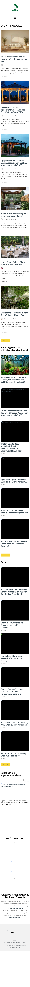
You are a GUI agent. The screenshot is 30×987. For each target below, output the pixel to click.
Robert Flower (4, 384)
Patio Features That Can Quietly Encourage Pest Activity (13, 754)
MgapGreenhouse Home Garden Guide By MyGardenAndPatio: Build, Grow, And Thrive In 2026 (14, 379)
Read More (5, 76)
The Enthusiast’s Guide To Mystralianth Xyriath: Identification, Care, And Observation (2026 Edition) (12, 447)
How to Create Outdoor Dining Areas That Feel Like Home (13, 263)
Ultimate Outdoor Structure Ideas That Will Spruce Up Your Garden (14, 314)
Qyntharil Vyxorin (12, 65)
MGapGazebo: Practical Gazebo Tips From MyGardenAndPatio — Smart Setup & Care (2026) (14, 109)
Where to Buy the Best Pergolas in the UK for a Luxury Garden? (14, 214)
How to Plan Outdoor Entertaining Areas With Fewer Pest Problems (14, 723)
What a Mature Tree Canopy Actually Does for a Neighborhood (14, 511)
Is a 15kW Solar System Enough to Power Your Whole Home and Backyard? (14, 543)
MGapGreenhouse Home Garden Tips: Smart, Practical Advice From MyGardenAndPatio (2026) (14, 413)
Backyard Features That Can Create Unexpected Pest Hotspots (12, 625)
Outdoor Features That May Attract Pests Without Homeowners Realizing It (12, 691)
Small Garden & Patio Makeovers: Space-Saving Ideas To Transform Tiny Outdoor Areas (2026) (14, 591)
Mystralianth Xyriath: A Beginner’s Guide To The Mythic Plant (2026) (14, 480)
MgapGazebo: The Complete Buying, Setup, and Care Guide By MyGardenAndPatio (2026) (14, 163)
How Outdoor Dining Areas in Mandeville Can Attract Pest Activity (12, 658)
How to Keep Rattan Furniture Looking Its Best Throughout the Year (14, 59)
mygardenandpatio (15, 917)
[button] (15, 18)
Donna (10, 268)
